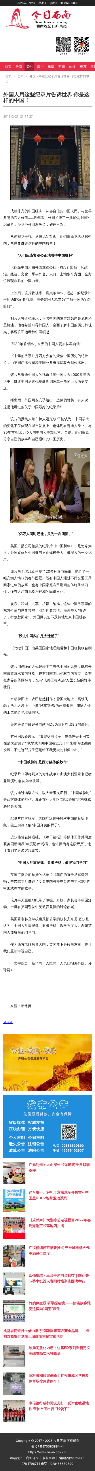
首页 (8, 67)
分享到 (8, 1022)
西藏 (61, 67)
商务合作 (32, 1458)
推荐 (83, 66)
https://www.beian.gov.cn (47, 1452)
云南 (18, 67)
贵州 (29, 67)
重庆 (51, 67)
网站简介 (16, 1458)
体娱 (72, 67)
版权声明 (48, 1458)
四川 (40, 66)
